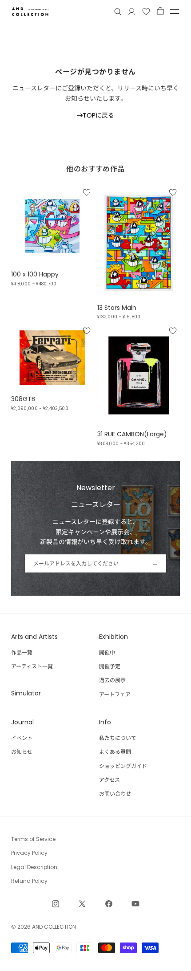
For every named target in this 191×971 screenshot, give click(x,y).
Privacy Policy (29, 853)
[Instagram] (55, 903)
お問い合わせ (115, 793)
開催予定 (109, 666)
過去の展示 (112, 680)
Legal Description (34, 867)
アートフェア (115, 694)
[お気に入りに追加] (87, 192)
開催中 (107, 652)
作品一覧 (21, 652)
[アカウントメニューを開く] (132, 11)
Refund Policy (29, 881)
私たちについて (117, 738)
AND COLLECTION (54, 926)
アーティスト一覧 (32, 666)
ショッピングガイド (123, 766)
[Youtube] (135, 903)
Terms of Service (33, 839)
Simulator (26, 693)
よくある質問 (115, 752)
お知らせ (21, 752)
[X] (82, 903)
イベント (21, 738)
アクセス (109, 780)
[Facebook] (108, 903)
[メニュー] (174, 11)
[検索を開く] (118, 11)
